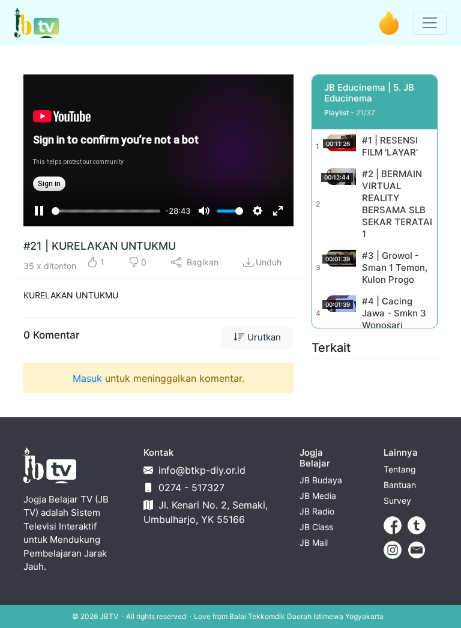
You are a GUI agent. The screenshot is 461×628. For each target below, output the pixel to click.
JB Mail (314, 542)
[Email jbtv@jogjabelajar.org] (417, 550)
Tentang (400, 469)
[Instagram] (393, 550)
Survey (397, 500)
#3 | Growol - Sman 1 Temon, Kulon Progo (394, 267)
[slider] (106, 211)
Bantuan (400, 485)
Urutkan (263, 337)
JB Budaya (321, 480)
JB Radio (317, 511)
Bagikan (201, 262)
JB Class (316, 527)
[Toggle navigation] (430, 23)
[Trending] (389, 23)
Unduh (269, 262)
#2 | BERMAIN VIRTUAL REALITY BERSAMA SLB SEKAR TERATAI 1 (397, 204)
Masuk (87, 378)
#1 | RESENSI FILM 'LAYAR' (390, 146)
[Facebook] (393, 525)
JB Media (318, 496)
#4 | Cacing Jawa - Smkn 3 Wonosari (394, 313)
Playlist (336, 112)
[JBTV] (36, 23)
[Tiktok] (417, 525)
